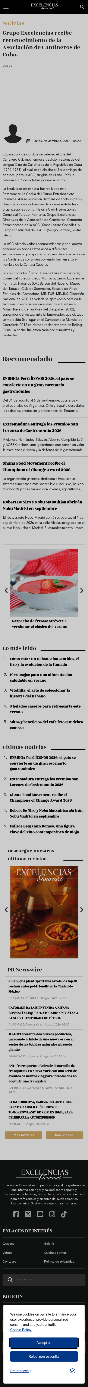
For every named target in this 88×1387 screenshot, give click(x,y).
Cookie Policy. (21, 1329)
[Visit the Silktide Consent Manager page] (72, 1371)
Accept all (44, 1342)
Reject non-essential (44, 1356)
